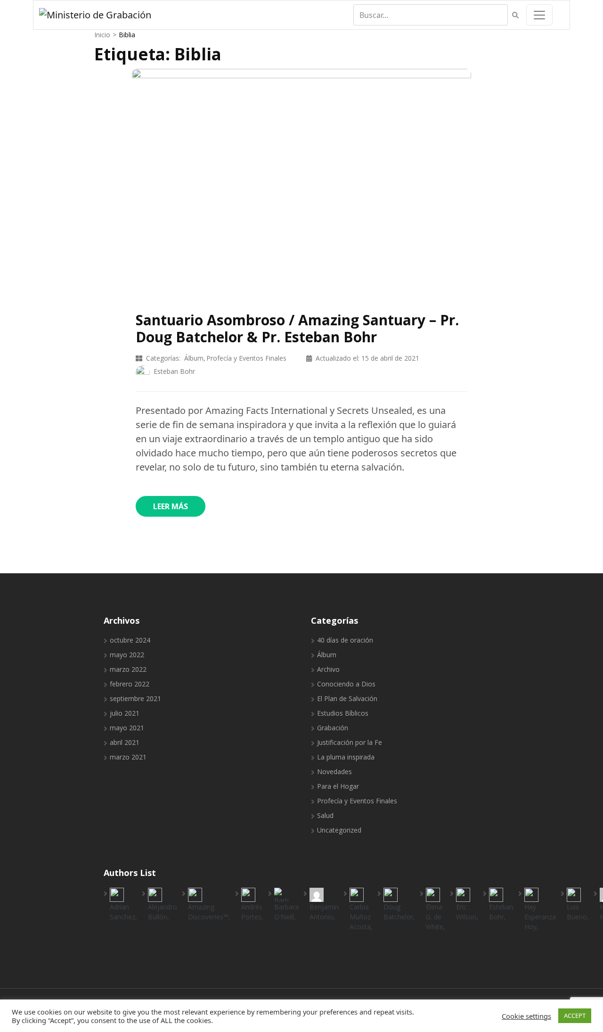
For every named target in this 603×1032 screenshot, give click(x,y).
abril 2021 (124, 742)
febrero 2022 (129, 683)
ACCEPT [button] (575, 1015)
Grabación (332, 727)
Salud (325, 815)
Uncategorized (339, 830)
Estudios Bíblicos (342, 713)
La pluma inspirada (346, 756)
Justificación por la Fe (349, 742)
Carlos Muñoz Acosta (360, 916)
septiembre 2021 (135, 698)
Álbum (194, 358)
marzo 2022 (128, 669)
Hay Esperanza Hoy (540, 916)
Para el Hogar (338, 786)
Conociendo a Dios (346, 683)
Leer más (170, 506)
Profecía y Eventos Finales (246, 358)
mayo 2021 (127, 727)
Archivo (328, 669)
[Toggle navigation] (539, 14)
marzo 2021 (128, 756)
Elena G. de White (434, 916)
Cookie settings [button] (526, 1016)
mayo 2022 (127, 654)
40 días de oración (345, 640)
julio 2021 (124, 713)
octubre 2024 (130, 640)
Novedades (334, 771)
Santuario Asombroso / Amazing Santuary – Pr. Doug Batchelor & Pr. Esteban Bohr (297, 328)
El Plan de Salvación (347, 698)
